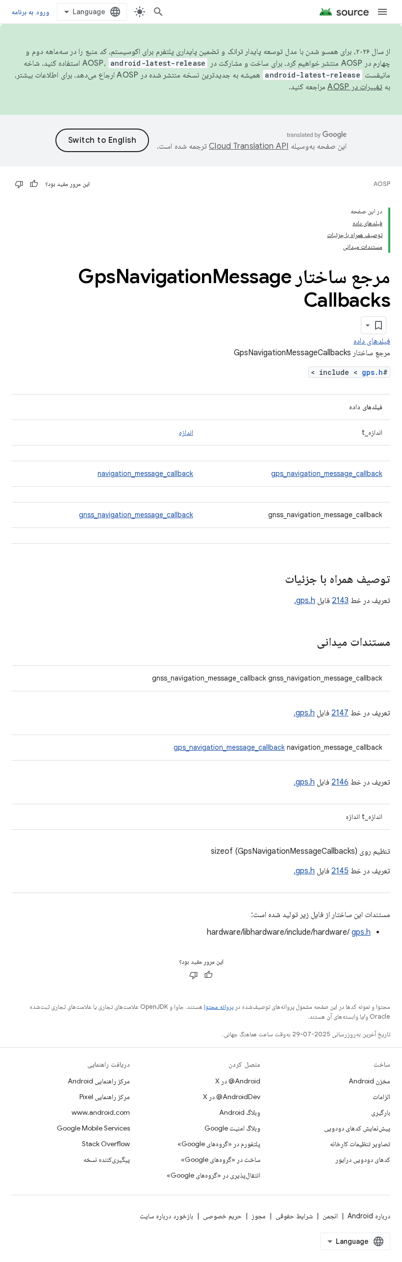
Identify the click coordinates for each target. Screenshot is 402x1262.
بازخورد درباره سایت (166, 1216)
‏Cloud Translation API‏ (248, 146)
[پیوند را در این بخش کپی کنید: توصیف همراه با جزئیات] (275, 580)
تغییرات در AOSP (354, 87)
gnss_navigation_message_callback (136, 514)
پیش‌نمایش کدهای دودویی (357, 1128)
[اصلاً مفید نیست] (19, 184)
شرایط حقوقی (294, 1216)
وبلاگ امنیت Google (232, 1128)
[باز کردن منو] (382, 12)
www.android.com (101, 1112)
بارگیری (380, 1112)
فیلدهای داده (371, 341)
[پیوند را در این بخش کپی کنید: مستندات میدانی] (307, 643)
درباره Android (369, 1216)
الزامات (381, 1096)
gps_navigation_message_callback (326, 473)
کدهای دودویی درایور (362, 1159)
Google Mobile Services (93, 1128)
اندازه (186, 432)
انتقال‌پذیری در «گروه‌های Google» (213, 1175)
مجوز (258, 1216)
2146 (340, 782)
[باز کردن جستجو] (158, 12)
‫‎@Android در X (237, 1081)
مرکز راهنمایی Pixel (104, 1096)
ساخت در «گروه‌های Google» (220, 1159)
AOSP (382, 184)
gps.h (372, 372)
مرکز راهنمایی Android (99, 1081)
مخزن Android (369, 1081)
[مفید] (33, 184)
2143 (340, 600)
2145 (340, 871)
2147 (340, 713)
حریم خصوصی (222, 1216)
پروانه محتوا (218, 1006)
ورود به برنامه (30, 11)
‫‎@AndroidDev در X (231, 1096)
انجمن (330, 1216)
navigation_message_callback (145, 473)
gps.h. (304, 600)
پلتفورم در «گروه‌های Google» (218, 1143)
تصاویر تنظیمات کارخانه (360, 1143)
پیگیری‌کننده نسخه (106, 1159)
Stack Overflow (106, 1143)
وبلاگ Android (239, 1112)
